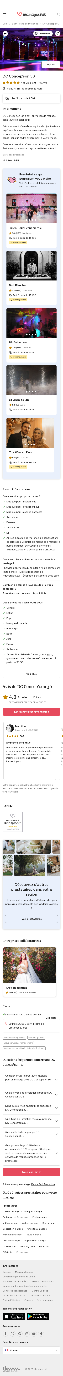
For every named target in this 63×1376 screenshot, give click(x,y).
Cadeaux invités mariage (15, 1217)
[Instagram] (27, 1334)
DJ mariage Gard (36, 1037)
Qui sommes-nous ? (40, 1295)
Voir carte (51, 1017)
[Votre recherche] (5, 33)
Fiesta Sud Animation (43, 1184)
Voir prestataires (31, 919)
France (13, 1350)
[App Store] (14, 1319)
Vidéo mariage (10, 1223)
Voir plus (31, 674)
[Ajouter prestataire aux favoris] (57, 33)
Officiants (7, 1252)
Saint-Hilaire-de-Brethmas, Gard (24, 88)
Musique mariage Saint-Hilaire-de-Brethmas (24, 1048)
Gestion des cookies (43, 1281)
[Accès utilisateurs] (58, 14)
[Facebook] (5, 1334)
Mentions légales (24, 1272)
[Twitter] (13, 1334)
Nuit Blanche (17, 285)
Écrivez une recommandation (31, 711)
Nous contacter (31, 1172)
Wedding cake (27, 1246)
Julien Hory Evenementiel (25, 228)
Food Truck (45, 1246)
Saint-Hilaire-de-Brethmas (25, 23)
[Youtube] (34, 1334)
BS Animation (18, 342)
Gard (5, 23)
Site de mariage (45, 1300)
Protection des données (15, 1281)
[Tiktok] (41, 1334)
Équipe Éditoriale (11, 1300)
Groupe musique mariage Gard (18, 1043)
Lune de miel (9, 1246)
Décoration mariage (13, 1228)
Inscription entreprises (14, 1295)
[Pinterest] (20, 1334)
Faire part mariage (33, 1211)
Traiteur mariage (11, 1211)
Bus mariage (48, 1223)
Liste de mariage (11, 1240)
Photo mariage (39, 1217)
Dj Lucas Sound (19, 399)
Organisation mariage (35, 1240)
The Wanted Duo (20, 452)
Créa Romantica (16, 987)
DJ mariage (22, 1252)
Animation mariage (12, 1234)
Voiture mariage (30, 1223)
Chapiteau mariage (37, 1228)
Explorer (51, 64)
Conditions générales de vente (19, 1276)
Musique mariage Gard (14, 1037)
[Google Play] (37, 1319)
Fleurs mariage (33, 1234)
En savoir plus (11, 160)
